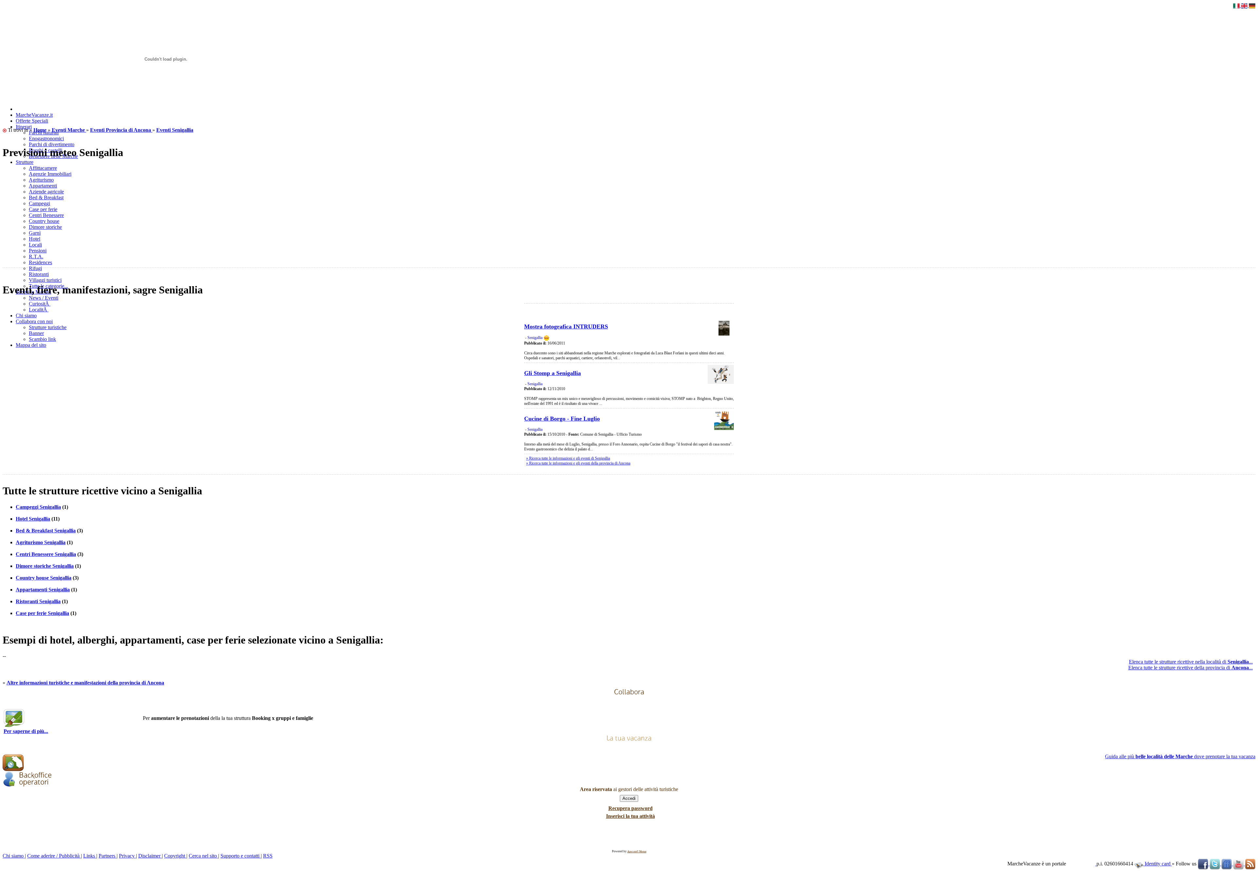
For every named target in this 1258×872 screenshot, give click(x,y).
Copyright (175, 856)
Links (89, 856)
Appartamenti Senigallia (43, 589)
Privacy (127, 856)
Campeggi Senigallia (38, 507)
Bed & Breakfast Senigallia (46, 530)
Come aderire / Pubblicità (54, 856)
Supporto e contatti (240, 856)
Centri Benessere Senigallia (46, 554)
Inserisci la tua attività (630, 816)
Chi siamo (14, 856)
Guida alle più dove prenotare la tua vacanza (1180, 756)
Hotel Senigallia (33, 519)
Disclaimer (150, 856)
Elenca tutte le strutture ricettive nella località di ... (1191, 661)
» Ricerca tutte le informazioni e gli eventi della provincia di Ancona (578, 463)
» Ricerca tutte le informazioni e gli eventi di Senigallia (568, 458)
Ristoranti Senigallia (38, 601)
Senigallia (535, 337)
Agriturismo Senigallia (41, 542)
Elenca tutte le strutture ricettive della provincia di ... (1190, 667)
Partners (108, 856)
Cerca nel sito (203, 856)
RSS (268, 856)
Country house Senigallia (43, 578)
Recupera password (630, 808)
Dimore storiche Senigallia (45, 566)
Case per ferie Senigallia (42, 613)
